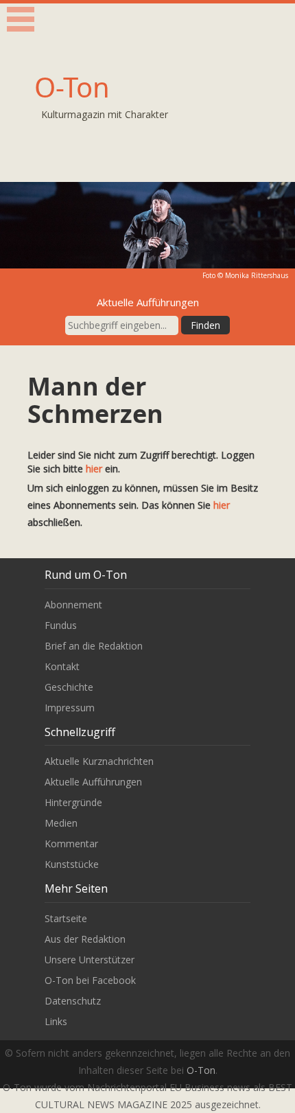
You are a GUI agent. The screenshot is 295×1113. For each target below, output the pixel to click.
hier (94, 468)
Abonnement (73, 604)
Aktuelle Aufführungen (93, 781)
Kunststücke (72, 864)
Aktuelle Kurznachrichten (99, 761)
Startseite (66, 918)
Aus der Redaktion (85, 938)
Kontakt (62, 666)
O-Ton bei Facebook (90, 980)
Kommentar (71, 843)
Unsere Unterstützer (89, 959)
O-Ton (72, 87)
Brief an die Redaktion (94, 645)
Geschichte (69, 686)
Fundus (61, 625)
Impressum (70, 707)
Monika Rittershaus (256, 275)
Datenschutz (73, 1000)
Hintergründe (73, 802)
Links (56, 1021)
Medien (61, 822)
